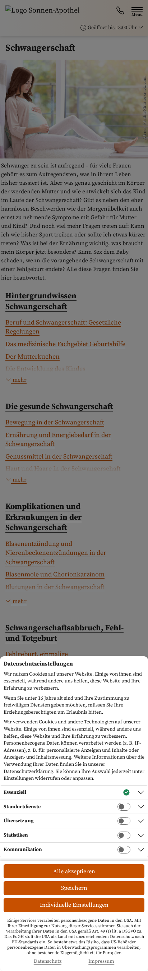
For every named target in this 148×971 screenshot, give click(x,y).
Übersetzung (19, 821)
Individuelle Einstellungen (74, 904)
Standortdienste (22, 807)
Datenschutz (47, 961)
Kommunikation (23, 849)
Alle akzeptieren (74, 871)
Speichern (74, 888)
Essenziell (15, 792)
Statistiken (16, 835)
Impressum (101, 961)
